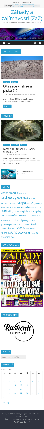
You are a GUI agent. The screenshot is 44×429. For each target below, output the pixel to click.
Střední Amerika (29, 228)
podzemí (5, 224)
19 (15, 389)
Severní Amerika (9, 228)
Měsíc (35, 215)
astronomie (30, 198)
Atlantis (5, 203)
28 (27, 393)
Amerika (14, 193)
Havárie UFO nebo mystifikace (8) (24, 6)
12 (15, 385)
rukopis (27, 225)
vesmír (27, 232)
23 (38, 389)
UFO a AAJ (15, 145)
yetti (33, 233)
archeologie (10, 197)
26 (15, 393)
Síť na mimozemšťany (25, 171)
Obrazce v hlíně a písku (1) (17, 88)
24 (3, 393)
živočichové (8, 237)
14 (27, 385)
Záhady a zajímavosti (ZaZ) (22, 15)
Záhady (14, 82)
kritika (5, 211)
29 (33, 393)
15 (33, 385)
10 (3, 385)
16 (38, 385)
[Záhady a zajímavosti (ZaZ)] (3, 43)
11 (9, 385)
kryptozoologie (18, 211)
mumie (29, 216)
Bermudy (12, 203)
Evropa (21, 203)
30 (38, 393)
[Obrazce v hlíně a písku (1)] (22, 57)
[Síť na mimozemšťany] (8, 170)
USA (20, 232)
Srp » (9, 403)
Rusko (34, 224)
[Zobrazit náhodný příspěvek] (40, 43)
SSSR (21, 228)
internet (9, 207)
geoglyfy (32, 94)
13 (21, 385)
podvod (34, 220)
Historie (6, 82)
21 (27, 389)
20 (21, 389)
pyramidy (14, 224)
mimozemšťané (11, 215)
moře (24, 215)
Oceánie (7, 221)
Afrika (4, 193)
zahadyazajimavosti (20, 94)
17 (3, 389)
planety (25, 220)
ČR (37, 233)
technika (6, 232)
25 (9, 393)
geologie (38, 203)
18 (9, 389)
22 (33, 389)
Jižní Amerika (20, 206)
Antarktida (22, 193)
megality (36, 211)
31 (3, 397)
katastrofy (31, 207)
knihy (39, 207)
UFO (14, 233)
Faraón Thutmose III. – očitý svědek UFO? (19, 150)
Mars (29, 211)
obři (3, 220)
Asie (22, 197)
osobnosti (16, 220)
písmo (22, 225)
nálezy (40, 216)
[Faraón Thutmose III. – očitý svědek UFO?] (22, 121)
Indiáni (3, 207)
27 (21, 393)
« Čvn (3, 403)
